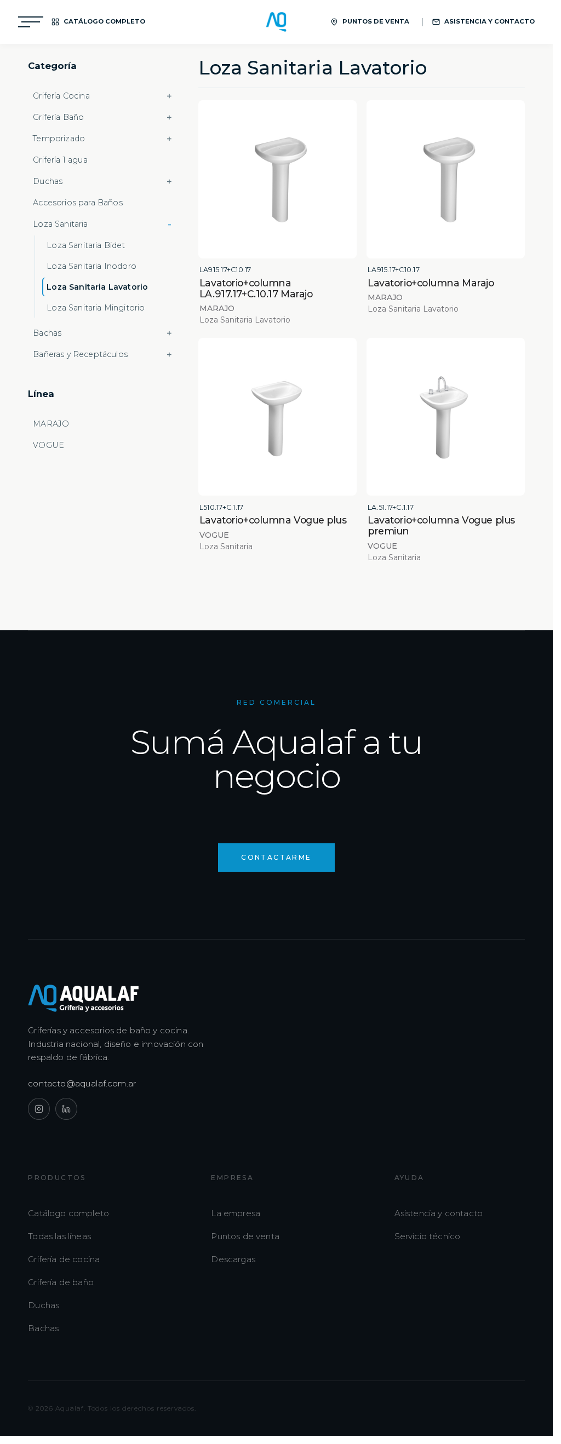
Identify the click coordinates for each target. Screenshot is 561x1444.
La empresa (235, 1213)
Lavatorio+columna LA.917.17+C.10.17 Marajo (255, 288)
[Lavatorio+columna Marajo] (446, 179)
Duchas (43, 1305)
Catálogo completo (68, 1213)
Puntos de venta (245, 1236)
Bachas (43, 1328)
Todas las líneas (59, 1236)
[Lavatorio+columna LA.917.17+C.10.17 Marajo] (277, 179)
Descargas (233, 1259)
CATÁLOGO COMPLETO (104, 21)
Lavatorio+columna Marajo (431, 283)
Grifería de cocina (64, 1259)
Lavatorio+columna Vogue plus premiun (441, 525)
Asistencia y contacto (438, 1213)
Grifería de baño (61, 1282)
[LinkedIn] (66, 1109)
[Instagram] (39, 1109)
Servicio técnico (427, 1236)
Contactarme (276, 857)
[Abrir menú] (30, 22)
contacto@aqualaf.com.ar (82, 1083)
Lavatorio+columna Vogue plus (273, 520)
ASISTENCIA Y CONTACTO (489, 21)
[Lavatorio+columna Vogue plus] (277, 417)
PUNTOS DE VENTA (375, 21)
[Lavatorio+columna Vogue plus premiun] (446, 417)
